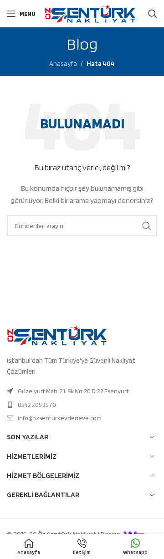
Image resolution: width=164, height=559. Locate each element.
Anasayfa (63, 64)
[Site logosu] (90, 13)
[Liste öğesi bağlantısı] (82, 391)
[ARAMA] (146, 225)
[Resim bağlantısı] (57, 335)
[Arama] (153, 14)
